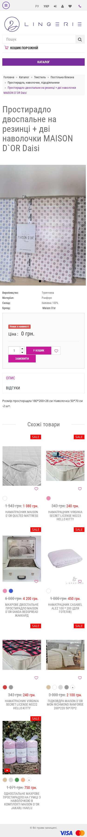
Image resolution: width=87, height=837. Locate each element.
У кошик (38, 350)
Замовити (22, 358)
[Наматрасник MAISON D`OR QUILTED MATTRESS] (22, 466)
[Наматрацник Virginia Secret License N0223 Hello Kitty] (65, 466)
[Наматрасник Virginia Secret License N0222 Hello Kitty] (22, 655)
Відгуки (13, 388)
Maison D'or (49, 308)
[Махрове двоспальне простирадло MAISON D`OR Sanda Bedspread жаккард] (22, 558)
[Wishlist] (56, 350)
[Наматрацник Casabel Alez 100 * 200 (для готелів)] (65, 558)
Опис (10, 378)
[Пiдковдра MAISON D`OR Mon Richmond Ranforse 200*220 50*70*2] (65, 655)
